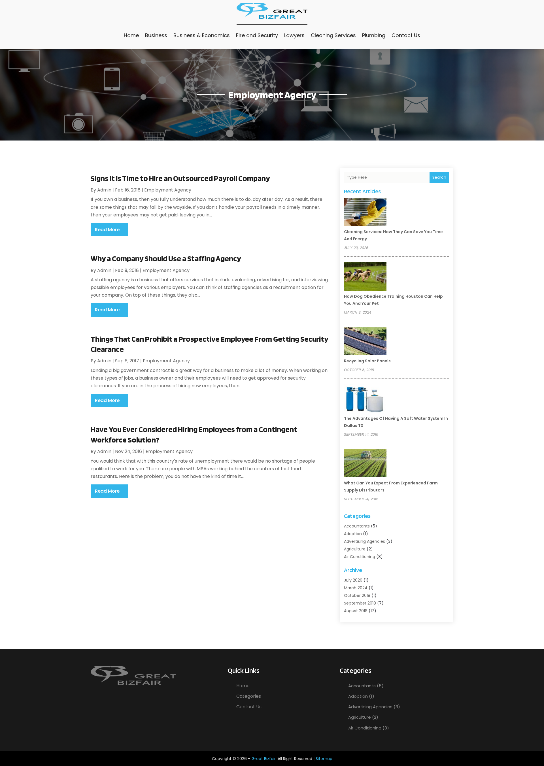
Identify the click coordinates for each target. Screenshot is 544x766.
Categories (248, 696)
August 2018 (355, 611)
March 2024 (355, 588)
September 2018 (360, 603)
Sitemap (324, 758)
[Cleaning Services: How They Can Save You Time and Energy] (365, 213)
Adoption (353, 534)
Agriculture (355, 549)
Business (156, 35)
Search (439, 177)
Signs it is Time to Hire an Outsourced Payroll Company (180, 178)
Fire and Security (257, 35)
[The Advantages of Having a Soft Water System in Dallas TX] (365, 399)
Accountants (357, 526)
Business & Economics (201, 35)
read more (107, 229)
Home (131, 35)
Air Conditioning (359, 556)
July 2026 (353, 580)
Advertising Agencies (364, 541)
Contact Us (406, 35)
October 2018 (357, 595)
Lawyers (294, 35)
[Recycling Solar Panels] (365, 342)
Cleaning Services (333, 35)
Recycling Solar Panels (367, 361)
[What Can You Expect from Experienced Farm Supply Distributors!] (365, 464)
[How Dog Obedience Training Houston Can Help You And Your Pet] (365, 277)
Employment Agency (167, 190)
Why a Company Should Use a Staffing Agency (166, 258)
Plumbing (373, 35)
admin (104, 190)
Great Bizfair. (264, 758)
